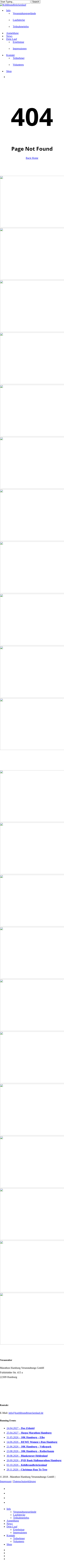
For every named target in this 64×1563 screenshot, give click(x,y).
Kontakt (11, 1535)
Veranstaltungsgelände (24, 1511)
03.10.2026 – (27, 1465)
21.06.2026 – (29, 1446)
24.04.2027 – (20, 1428)
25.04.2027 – (29, 1432)
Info (9, 1508)
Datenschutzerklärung (24, 1481)
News (10, 1523)
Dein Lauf (12, 1526)
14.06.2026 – (32, 1442)
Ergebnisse (18, 1529)
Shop (9, 1544)
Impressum (5, 1481)
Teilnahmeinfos (21, 1517)
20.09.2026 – (34, 1460)
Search (35, 1)
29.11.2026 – (27, 1469)
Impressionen (20, 1532)
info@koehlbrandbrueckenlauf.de (26, 1412)
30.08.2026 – (27, 1455)
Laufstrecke (19, 1514)
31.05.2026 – (26, 1437)
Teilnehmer (19, 1538)
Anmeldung (13, 1520)
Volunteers (18, 1541)
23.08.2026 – (30, 1451)
